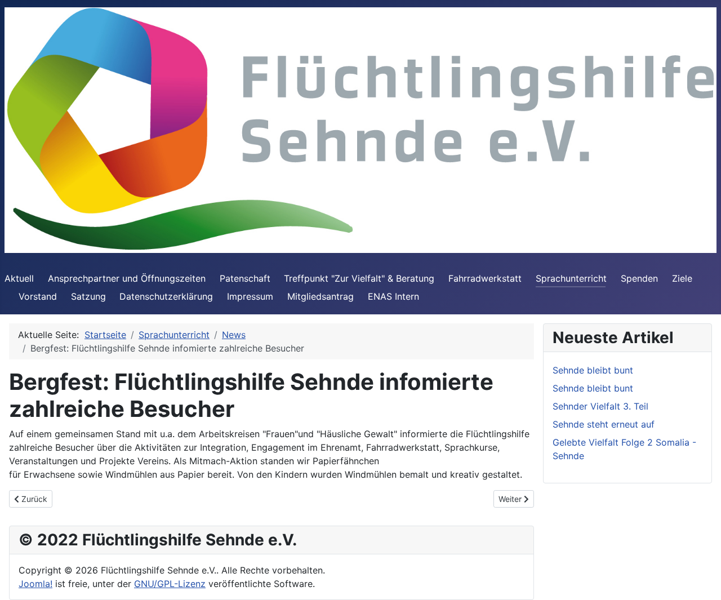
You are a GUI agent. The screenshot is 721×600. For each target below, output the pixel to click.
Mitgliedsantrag (320, 296)
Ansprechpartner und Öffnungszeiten (127, 278)
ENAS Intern (393, 296)
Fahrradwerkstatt (485, 278)
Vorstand (38, 296)
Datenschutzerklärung (166, 296)
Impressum (250, 296)
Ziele (682, 278)
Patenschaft (245, 278)
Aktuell (19, 278)
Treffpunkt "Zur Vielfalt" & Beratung (359, 278)
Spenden (639, 278)
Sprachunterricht (571, 278)
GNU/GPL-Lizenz (170, 583)
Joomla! (35, 583)
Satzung (88, 296)
